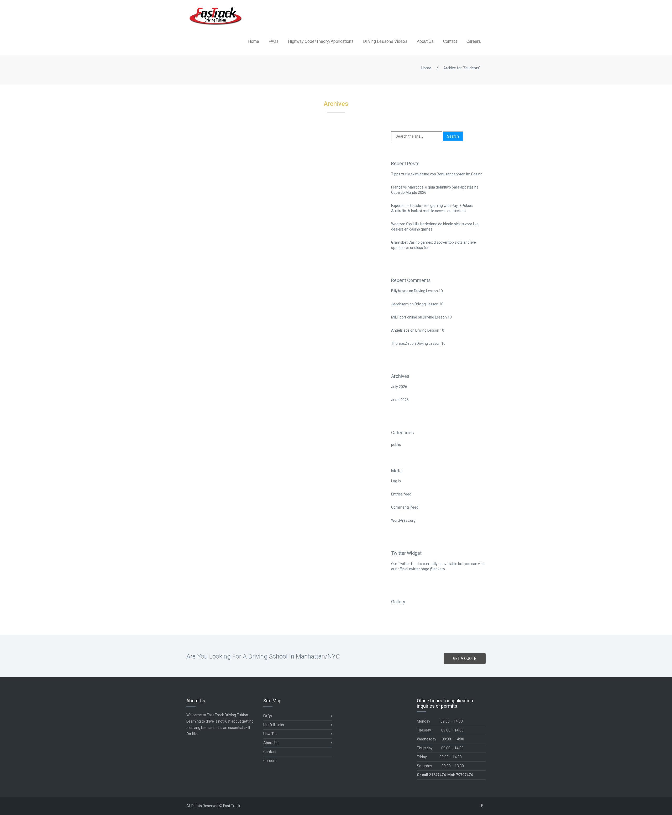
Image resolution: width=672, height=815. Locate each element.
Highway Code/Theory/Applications (321, 41)
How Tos (270, 734)
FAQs (274, 41)
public (396, 444)
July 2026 (399, 387)
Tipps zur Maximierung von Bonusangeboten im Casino (436, 174)
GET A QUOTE (464, 658)
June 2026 (400, 400)
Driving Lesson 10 (428, 291)
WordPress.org (403, 520)
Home (253, 41)
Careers (473, 41)
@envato (437, 569)
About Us (425, 41)
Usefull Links (273, 725)
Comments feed (404, 507)
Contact (450, 41)
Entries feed (401, 494)
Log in (396, 481)
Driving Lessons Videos (385, 41)
